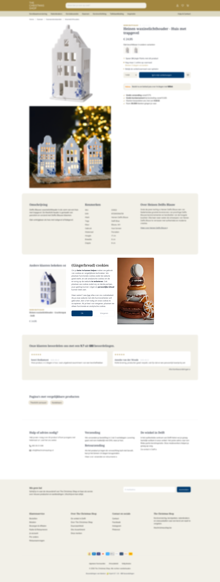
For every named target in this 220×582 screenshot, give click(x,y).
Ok (82, 313)
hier (88, 295)
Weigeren (104, 313)
